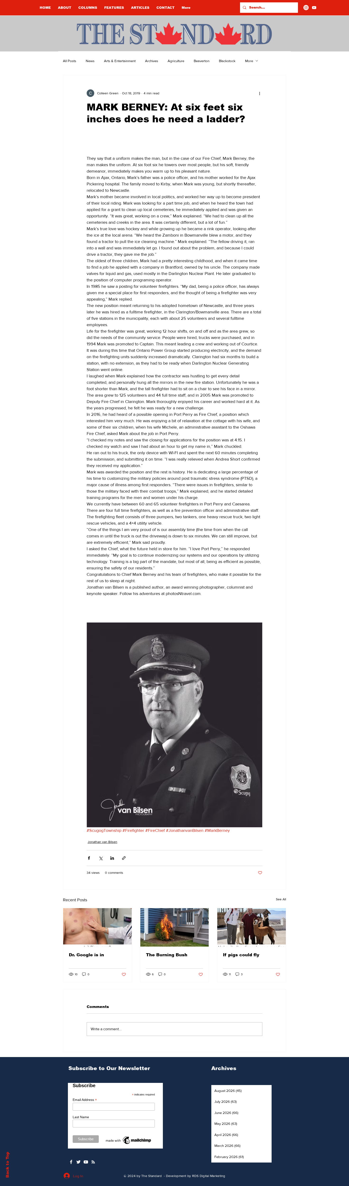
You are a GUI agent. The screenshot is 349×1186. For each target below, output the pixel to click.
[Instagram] (306, 7)
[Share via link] (124, 858)
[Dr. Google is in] (97, 927)
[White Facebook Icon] (71, 1162)
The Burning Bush (166, 954)
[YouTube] (314, 7)
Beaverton (201, 61)
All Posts (69, 61)
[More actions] (259, 93)
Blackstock (227, 61)
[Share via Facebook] (89, 858)
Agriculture (176, 61)
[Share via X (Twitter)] (100, 858)
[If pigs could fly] (251, 927)
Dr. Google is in (86, 954)
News (90, 61)
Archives (151, 61)
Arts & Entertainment (120, 61)
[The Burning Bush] (174, 927)
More (249, 61)
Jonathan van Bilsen (102, 842)
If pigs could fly (241, 954)
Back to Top (7, 1165)
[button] (88, 7)
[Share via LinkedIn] (112, 858)
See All (281, 899)
